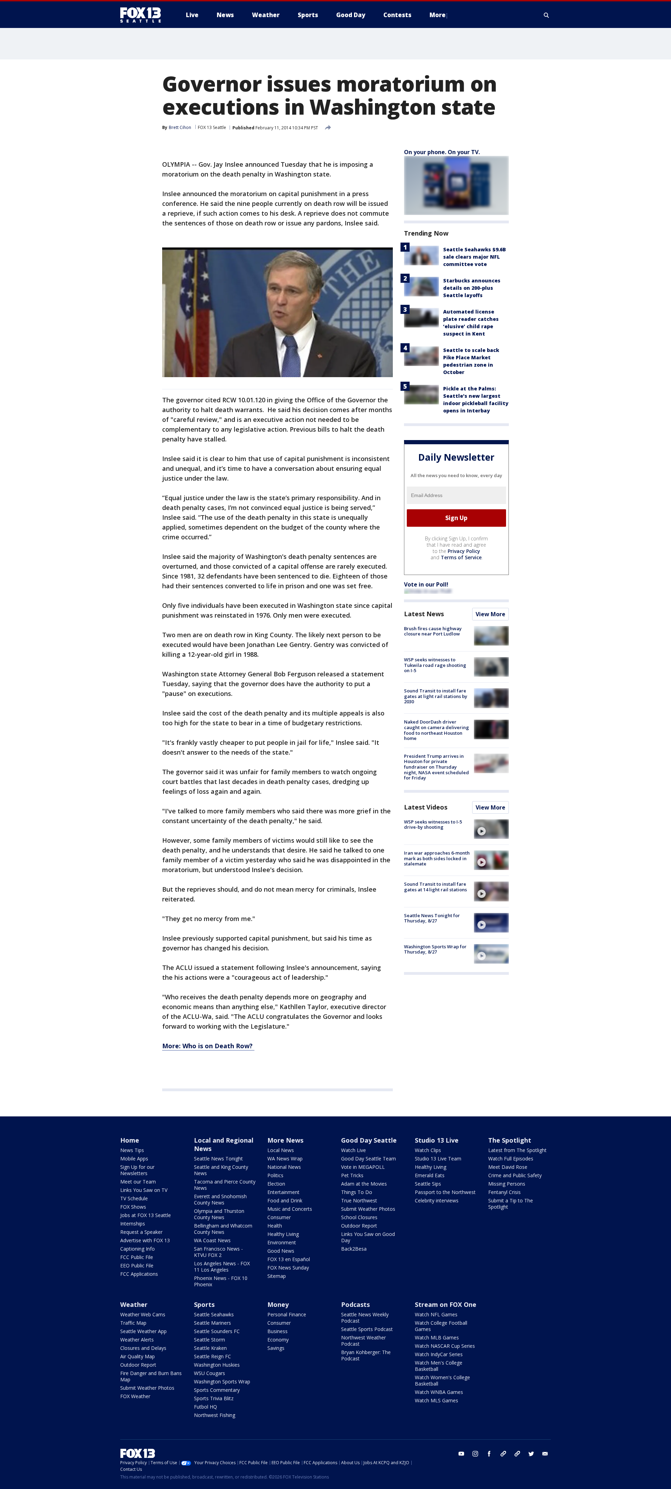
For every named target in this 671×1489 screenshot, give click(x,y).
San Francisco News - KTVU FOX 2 (218, 1251)
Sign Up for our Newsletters (137, 1170)
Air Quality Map (137, 1356)
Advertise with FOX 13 (145, 1240)
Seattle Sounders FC (217, 1331)
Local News (280, 1150)
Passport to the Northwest (445, 1192)
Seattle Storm (209, 1339)
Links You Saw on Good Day (368, 1237)
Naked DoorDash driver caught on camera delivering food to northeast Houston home (436, 730)
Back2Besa (354, 1248)
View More (490, 614)
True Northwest (359, 1200)
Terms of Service (461, 557)
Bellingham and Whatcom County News (223, 1228)
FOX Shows (133, 1206)
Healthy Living (283, 1234)
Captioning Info (137, 1248)
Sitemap (276, 1276)
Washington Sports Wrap (222, 1381)
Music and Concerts (289, 1209)
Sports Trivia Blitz (213, 1398)
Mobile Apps (134, 1158)
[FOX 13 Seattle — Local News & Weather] (143, 15)
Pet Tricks (352, 1175)
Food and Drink (284, 1200)
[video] (491, 829)
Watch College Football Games (441, 1325)
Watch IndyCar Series (439, 1354)
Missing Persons (506, 1183)
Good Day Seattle (369, 1140)
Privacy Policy (464, 551)
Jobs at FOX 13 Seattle (145, 1215)
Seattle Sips (428, 1183)
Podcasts (355, 1304)
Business (277, 1331)
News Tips (132, 1150)
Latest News (424, 614)
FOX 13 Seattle (212, 127)
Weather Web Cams (142, 1314)
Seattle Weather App (143, 1331)
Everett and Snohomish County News (220, 1199)
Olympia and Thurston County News (219, 1214)
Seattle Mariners (212, 1322)
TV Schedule (134, 1198)
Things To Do (356, 1192)
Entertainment (283, 1192)
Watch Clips (428, 1150)
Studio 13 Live (437, 1140)
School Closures (359, 1217)
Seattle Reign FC (212, 1356)
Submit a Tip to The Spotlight (510, 1203)
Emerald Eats (430, 1175)
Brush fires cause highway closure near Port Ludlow (433, 631)
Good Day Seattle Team (368, 1158)
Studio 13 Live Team (438, 1158)
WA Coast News (212, 1240)
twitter (531, 1453)
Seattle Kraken (210, 1348)
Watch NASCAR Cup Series (445, 1346)
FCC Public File (136, 1257)
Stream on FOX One (445, 1304)
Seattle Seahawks (214, 1314)
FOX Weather (135, 1396)
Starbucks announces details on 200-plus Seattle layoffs (471, 287)
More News (285, 1140)
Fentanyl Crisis (504, 1192)
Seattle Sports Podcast (367, 1329)
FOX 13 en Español (288, 1259)
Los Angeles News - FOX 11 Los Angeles (222, 1266)
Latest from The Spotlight (517, 1150)
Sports (204, 1304)
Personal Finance (286, 1314)
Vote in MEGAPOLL (363, 1167)
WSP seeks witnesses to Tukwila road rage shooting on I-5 (435, 665)
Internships (132, 1223)
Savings (275, 1348)
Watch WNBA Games (439, 1392)
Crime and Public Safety (515, 1175)
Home (129, 1140)
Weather (133, 1304)
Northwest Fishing (214, 1415)
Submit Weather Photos (368, 1209)
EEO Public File (136, 1265)
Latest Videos (425, 807)
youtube (461, 1453)
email (545, 1453)
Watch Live (353, 1150)
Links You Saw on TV (143, 1190)
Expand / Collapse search (546, 15)
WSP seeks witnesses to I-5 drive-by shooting (433, 824)
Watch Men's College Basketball (438, 1365)
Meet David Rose (507, 1167)
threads (517, 1453)
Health (274, 1225)
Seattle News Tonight (218, 1158)
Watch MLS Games (436, 1400)
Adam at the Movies (364, 1183)
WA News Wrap (285, 1158)
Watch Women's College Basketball (442, 1380)
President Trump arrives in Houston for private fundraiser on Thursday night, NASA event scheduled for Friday (436, 767)
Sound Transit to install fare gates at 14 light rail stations (435, 887)
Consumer (279, 1217)
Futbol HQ (205, 1406)
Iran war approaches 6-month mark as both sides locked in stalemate (437, 858)
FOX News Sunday (288, 1267)
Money (278, 1304)
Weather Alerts (137, 1339)
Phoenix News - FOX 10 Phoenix (220, 1281)
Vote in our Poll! (426, 584)
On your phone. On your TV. (442, 152)
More (438, 15)
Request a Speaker (141, 1232)
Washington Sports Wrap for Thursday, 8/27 (435, 949)
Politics (275, 1175)
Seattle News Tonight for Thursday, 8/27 (432, 918)
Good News (280, 1250)
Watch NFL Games (436, 1314)
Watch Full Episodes (510, 1158)
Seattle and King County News (221, 1170)
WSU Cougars (209, 1373)
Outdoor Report (359, 1225)
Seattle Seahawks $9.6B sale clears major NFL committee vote (474, 256)
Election (276, 1183)
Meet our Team (138, 1181)
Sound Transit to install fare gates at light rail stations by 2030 (435, 696)
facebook (489, 1453)
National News (284, 1167)
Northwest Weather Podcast (363, 1340)
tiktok (503, 1453)
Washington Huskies (217, 1364)
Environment (281, 1242)
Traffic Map (133, 1322)
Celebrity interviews (437, 1200)
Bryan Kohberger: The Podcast (366, 1355)
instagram (475, 1453)
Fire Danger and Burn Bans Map (151, 1376)
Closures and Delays (143, 1348)
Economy (278, 1339)
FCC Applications (139, 1274)
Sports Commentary (217, 1390)
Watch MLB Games (437, 1337)
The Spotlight (509, 1140)
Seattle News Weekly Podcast (365, 1317)
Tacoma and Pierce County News (224, 1184)
